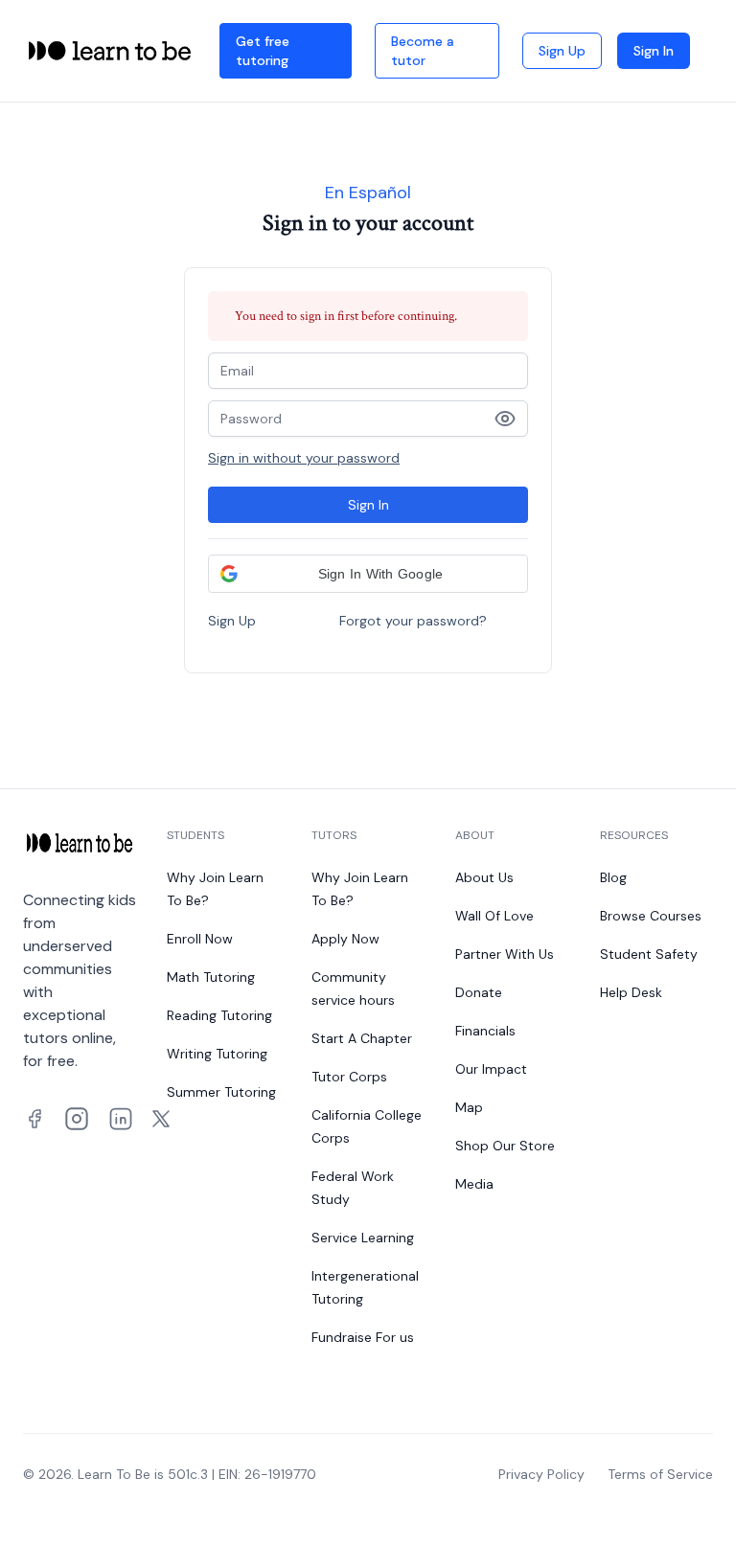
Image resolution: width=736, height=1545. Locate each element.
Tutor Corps (349, 1076)
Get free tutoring (262, 51)
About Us (484, 877)
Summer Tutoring (221, 1092)
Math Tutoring (211, 977)
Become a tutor (422, 51)
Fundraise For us (362, 1337)
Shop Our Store (505, 1145)
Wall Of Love (494, 915)
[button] (368, 574)
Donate (478, 992)
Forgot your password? (413, 620)
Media (474, 1184)
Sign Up (562, 50)
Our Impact (491, 1069)
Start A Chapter (361, 1038)
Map (469, 1107)
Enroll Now (200, 938)
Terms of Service (660, 1474)
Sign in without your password (304, 457)
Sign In (653, 50)
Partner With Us (504, 954)
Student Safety (649, 954)
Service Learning (362, 1237)
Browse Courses (651, 915)
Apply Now (345, 938)
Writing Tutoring (217, 1053)
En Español (368, 192)
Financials (485, 1030)
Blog (613, 877)
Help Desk (631, 992)
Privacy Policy (541, 1474)
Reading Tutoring (219, 1015)
